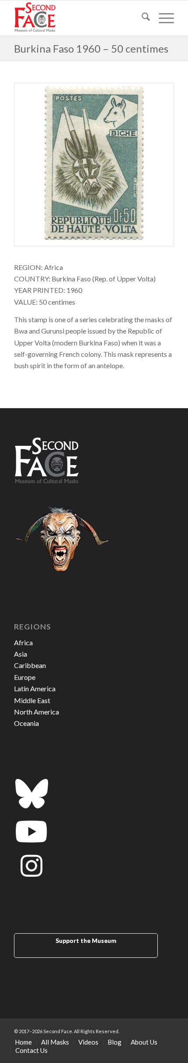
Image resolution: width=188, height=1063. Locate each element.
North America (36, 711)
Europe (24, 677)
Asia (20, 654)
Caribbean (30, 665)
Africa (23, 642)
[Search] (141, 18)
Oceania (26, 723)
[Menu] (162, 18)
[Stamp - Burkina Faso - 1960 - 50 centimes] (94, 164)
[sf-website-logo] (78, 18)
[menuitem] (141, 18)
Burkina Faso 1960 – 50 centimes (91, 48)
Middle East (32, 700)
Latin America (35, 688)
